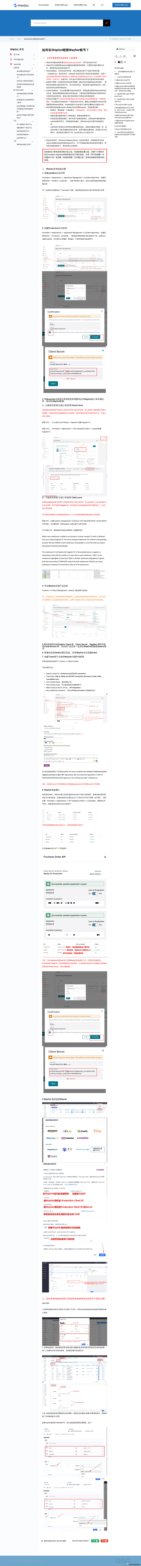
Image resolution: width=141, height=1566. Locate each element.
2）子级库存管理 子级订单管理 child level (124, 100)
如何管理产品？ (22, 138)
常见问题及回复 (19, 59)
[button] (125, 49)
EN (94, 5)
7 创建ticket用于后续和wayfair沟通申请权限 (124, 122)
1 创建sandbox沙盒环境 (122, 80)
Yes (95, 1541)
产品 (14, 121)
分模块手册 (17, 64)
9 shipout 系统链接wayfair (123, 129)
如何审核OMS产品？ (23, 131)
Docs (19, 39)
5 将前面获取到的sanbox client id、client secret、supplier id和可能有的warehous (124, 110)
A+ (124, 56)
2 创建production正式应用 (122, 83)
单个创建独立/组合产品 (24, 124)
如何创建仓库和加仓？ (24, 71)
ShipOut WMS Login (80, 5)
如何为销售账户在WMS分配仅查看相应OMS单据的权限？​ (26, 108)
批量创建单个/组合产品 (24, 128)
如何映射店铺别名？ (23, 134)
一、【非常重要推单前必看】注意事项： (124, 73)
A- (116, 56)
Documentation (44, 5)
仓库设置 (16, 67)
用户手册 (16, 54)
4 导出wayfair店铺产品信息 (123, 104)
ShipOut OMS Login (61, 5)
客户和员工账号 (18, 90)
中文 (102, 5)
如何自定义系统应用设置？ (25, 81)
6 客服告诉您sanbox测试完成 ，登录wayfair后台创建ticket (124, 116)
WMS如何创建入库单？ (24, 144)
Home (12, 39)
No (104, 1541)
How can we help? (59, 1541)
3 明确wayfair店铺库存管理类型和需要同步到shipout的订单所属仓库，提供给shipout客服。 (124, 88)
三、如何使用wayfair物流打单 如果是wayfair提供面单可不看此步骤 (124, 134)
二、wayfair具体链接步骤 (122, 77)
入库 (14, 141)
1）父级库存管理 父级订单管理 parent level (124, 95)
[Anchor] (80, 58)
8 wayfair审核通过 (120, 126)
